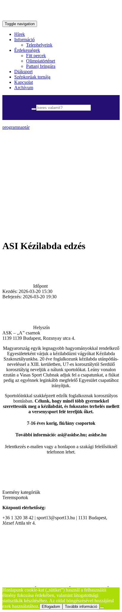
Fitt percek (36, 55)
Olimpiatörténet (40, 60)
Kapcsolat (23, 82)
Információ (24, 39)
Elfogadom (51, 606)
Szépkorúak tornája (32, 76)
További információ (81, 606)
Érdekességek (27, 50)
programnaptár (16, 127)
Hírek (19, 34)
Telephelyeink (39, 44)
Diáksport (23, 71)
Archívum (23, 87)
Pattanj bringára (40, 66)
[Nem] (101, 608)
